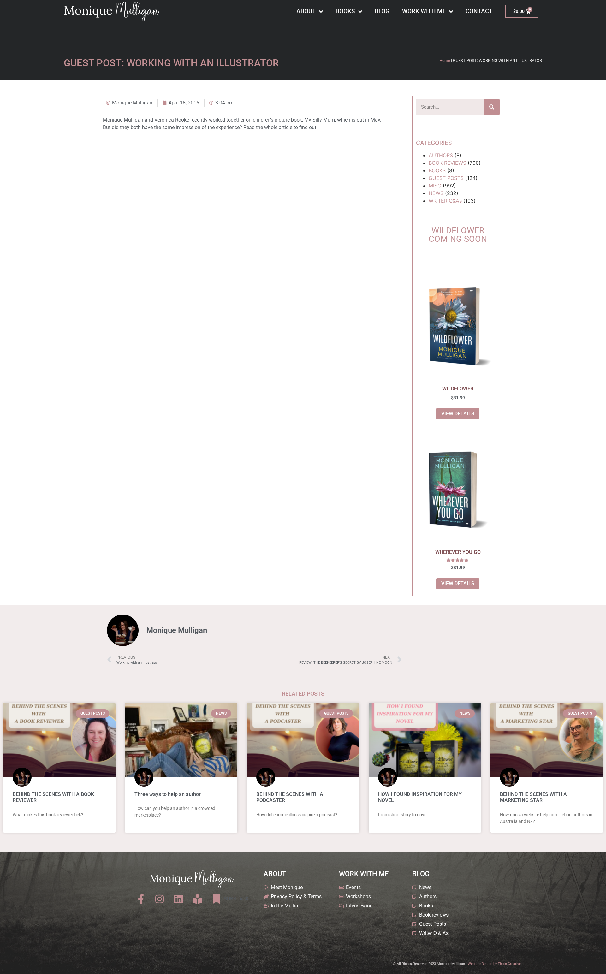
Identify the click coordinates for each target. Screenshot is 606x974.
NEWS (436, 193)
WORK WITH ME (424, 11)
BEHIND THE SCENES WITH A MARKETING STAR (533, 797)
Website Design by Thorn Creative (494, 964)
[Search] (492, 107)
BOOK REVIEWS (447, 163)
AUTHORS (441, 155)
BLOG (382, 11)
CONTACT (479, 11)
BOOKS (345, 11)
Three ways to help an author (167, 794)
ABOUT (306, 11)
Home (444, 60)
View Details (457, 414)
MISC (435, 185)
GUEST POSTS (446, 178)
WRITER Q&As (445, 201)
